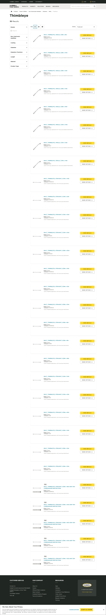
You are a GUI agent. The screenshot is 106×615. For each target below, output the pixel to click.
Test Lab (12, 595)
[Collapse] (26, 27)
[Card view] (39, 27)
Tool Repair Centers (15, 593)
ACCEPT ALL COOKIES (86, 609)
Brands (48, 6)
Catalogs (57, 588)
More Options (86, 38)
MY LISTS (93, 1)
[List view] (35, 27)
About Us (35, 586)
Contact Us (12, 586)
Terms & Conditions (37, 596)
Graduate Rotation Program (40, 594)
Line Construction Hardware (35, 11)
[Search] (94, 6)
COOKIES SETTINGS (74, 609)
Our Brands (24, 1)
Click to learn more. (87, 592)
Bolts (50, 11)
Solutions (40, 6)
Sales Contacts (36, 592)
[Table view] (42, 27)
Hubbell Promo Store (60, 596)
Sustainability (38, 1)
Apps (56, 586)
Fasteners (45, 11)
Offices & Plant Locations (39, 590)
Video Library (58, 594)
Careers (31, 1)
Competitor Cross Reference (62, 592)
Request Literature (60, 598)
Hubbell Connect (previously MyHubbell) (20, 588)
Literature (57, 590)
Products (16, 11)
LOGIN (84, 1)
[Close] (103, 609)
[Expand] (26, 37)
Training (57, 600)
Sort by (73, 26)
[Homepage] (12, 11)
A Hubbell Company (14, 1)
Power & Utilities (23, 11)
